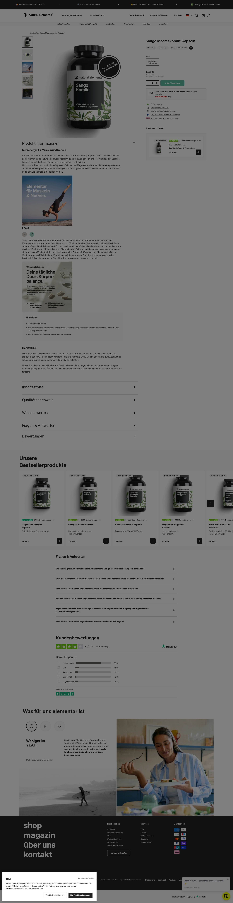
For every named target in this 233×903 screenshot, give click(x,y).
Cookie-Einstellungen (55, 895)
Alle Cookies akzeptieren (80, 895)
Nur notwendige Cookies (86, 878)
